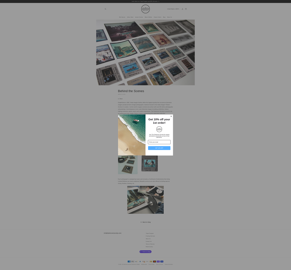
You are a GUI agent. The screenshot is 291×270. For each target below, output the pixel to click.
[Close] (171, 116)
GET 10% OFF (159, 148)
